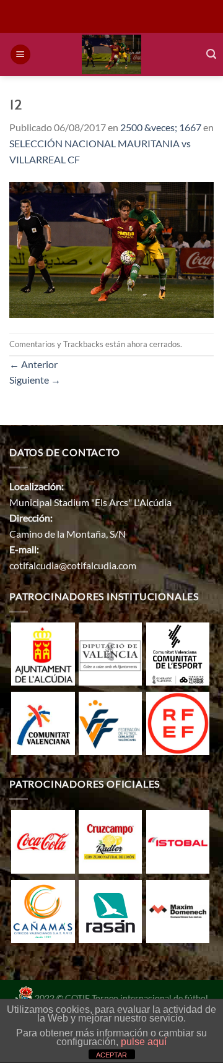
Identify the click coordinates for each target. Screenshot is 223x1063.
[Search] (211, 54)
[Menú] (20, 55)
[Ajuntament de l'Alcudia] (42, 652)
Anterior (33, 364)
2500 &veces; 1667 (160, 127)
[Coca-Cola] (42, 840)
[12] (111, 248)
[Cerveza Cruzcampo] (110, 840)
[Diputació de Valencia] (110, 652)
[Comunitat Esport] (177, 652)
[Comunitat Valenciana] (42, 722)
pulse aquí (144, 1041)
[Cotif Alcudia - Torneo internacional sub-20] (111, 54)
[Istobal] (177, 840)
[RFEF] (177, 722)
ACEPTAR (111, 1055)
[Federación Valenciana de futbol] (110, 722)
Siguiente (35, 379)
